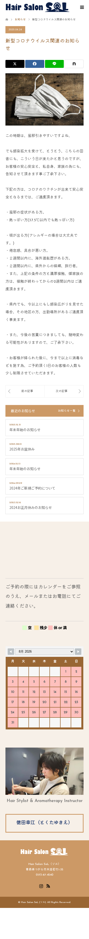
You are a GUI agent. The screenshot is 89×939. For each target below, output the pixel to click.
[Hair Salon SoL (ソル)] (37, 7)
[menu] (81, 7)
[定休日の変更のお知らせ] (25, 391)
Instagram (41, 885)
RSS (48, 885)
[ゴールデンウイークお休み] (63, 391)
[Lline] (54, 64)
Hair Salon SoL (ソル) (33, 902)
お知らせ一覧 (67, 410)
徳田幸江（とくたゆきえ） (44, 823)
